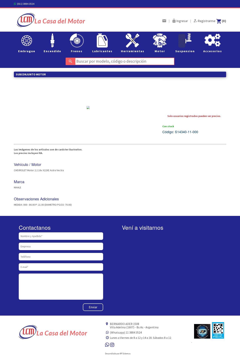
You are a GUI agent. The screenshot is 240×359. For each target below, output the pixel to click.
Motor (160, 51)
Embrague (26, 51)
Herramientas (132, 51)
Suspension (185, 51)
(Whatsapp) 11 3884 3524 (126, 332)
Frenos (76, 51)
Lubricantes (102, 51)
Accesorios (212, 51)
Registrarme (206, 21)
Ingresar (182, 21)
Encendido (52, 51)
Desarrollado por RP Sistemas (117, 353)
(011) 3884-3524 (25, 3)
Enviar (93, 307)
